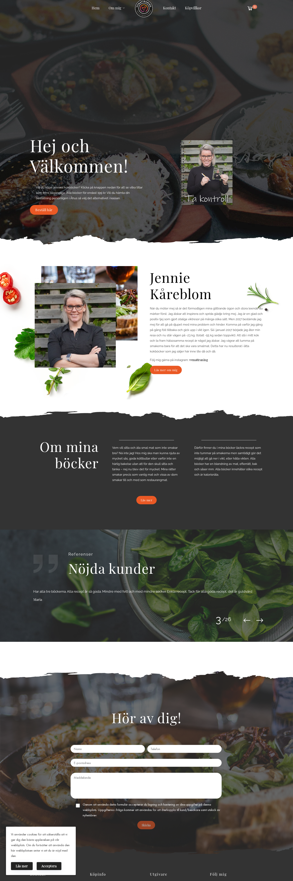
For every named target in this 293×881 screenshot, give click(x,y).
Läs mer (22, 866)
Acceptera (49, 866)
